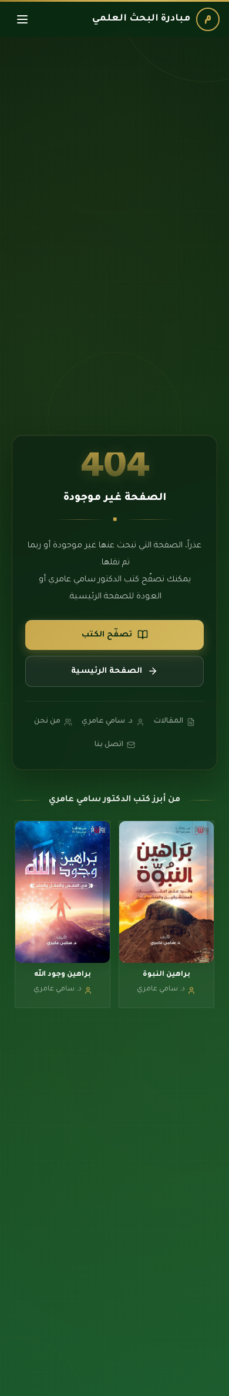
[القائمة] (22, 19)
